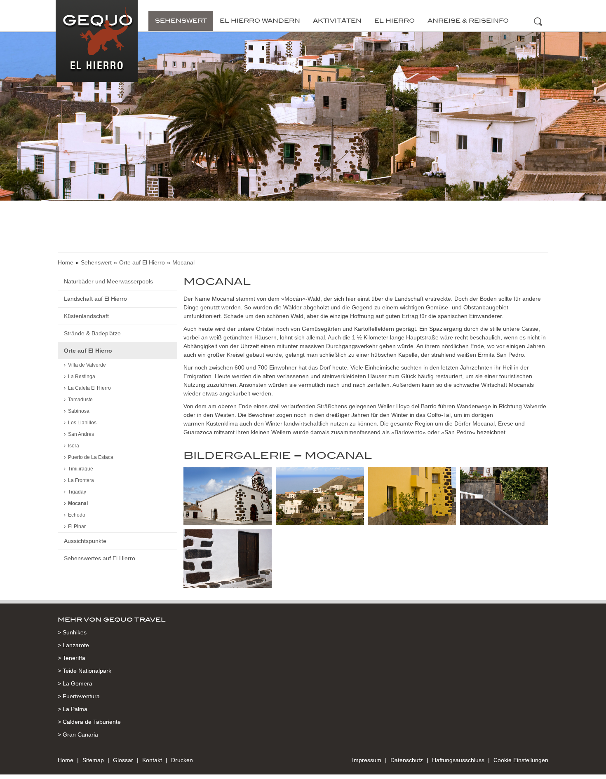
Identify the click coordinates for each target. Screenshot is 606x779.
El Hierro (394, 20)
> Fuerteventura (79, 696)
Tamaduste (80, 399)
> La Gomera (75, 683)
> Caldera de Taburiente (89, 721)
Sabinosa (78, 411)
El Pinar (77, 526)
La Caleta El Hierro (89, 388)
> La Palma (72, 709)
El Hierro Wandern (260, 20)
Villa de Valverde (87, 365)
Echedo (76, 515)
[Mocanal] (227, 497)
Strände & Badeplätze (92, 333)
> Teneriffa (71, 658)
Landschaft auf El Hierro (95, 298)
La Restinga (81, 376)
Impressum (366, 760)
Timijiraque (80, 469)
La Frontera (81, 480)
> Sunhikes (72, 632)
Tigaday (77, 492)
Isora (73, 446)
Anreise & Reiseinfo (468, 20)
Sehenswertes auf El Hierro (99, 558)
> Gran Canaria (78, 734)
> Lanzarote (73, 645)
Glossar (123, 760)
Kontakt (152, 760)
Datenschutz (406, 760)
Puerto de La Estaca (90, 457)
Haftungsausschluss (458, 760)
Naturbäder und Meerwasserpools (108, 281)
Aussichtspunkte (85, 541)
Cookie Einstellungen (520, 760)
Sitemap (93, 760)
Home (65, 262)
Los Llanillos (82, 423)
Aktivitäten (337, 20)
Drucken (182, 760)
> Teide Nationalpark (84, 670)
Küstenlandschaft (86, 316)
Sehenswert (181, 20)
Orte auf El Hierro (142, 262)
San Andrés (81, 434)
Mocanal (78, 503)
